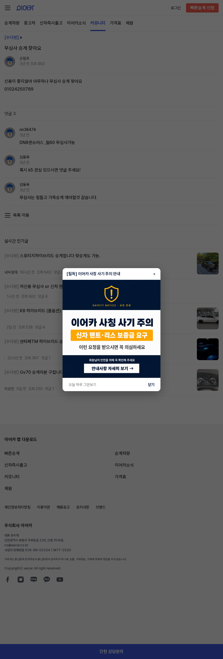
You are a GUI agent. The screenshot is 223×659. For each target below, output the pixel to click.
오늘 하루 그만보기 (82, 384)
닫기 (151, 384)
